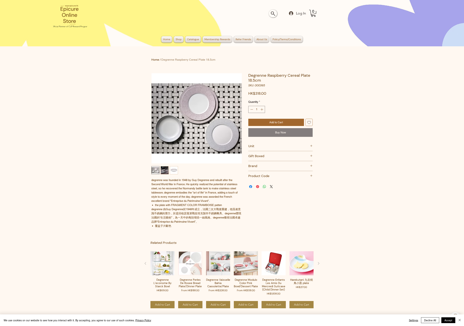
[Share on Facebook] (250, 186)
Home (155, 59)
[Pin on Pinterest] (257, 186)
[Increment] (262, 109)
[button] (313, 13)
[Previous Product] (145, 263)
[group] (232, 279)
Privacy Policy (143, 320)
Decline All (430, 320)
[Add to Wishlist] (309, 122)
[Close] (459, 320)
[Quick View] (162, 263)
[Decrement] (251, 109)
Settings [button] (413, 320)
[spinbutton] (257, 109)
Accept (448, 320)
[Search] (273, 13)
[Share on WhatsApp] (264, 186)
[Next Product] (318, 263)
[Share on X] (271, 186)
